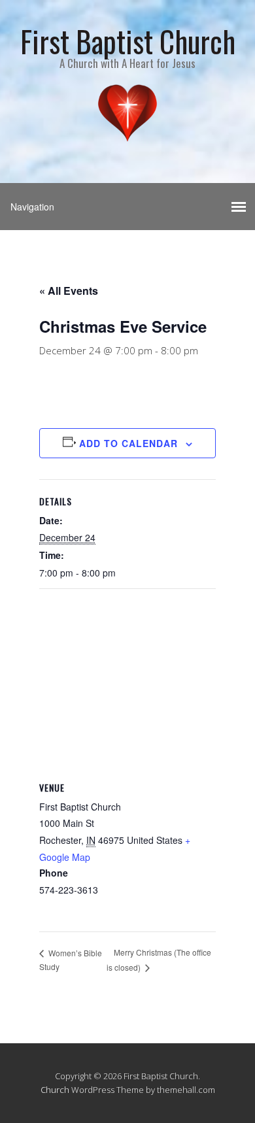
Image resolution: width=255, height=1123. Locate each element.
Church (55, 1090)
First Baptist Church (127, 41)
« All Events (68, 290)
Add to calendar (128, 443)
